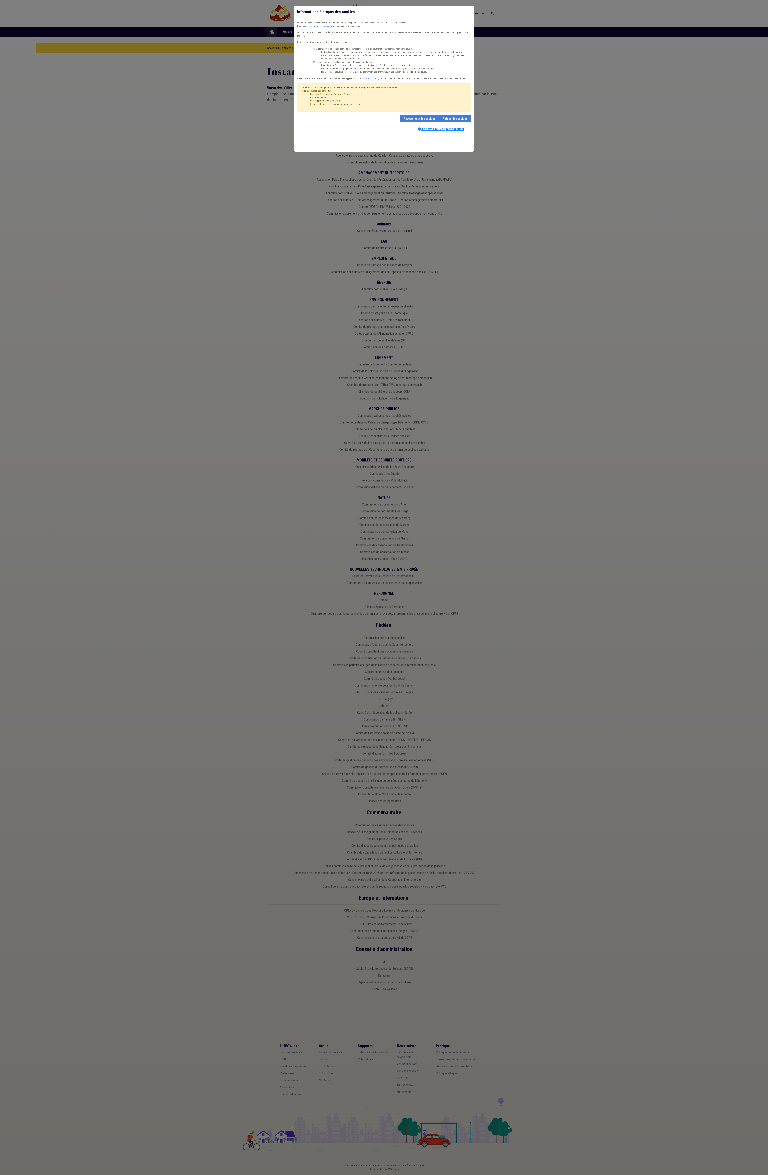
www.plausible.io (370, 78)
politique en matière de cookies (317, 26)
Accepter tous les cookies (419, 118)
